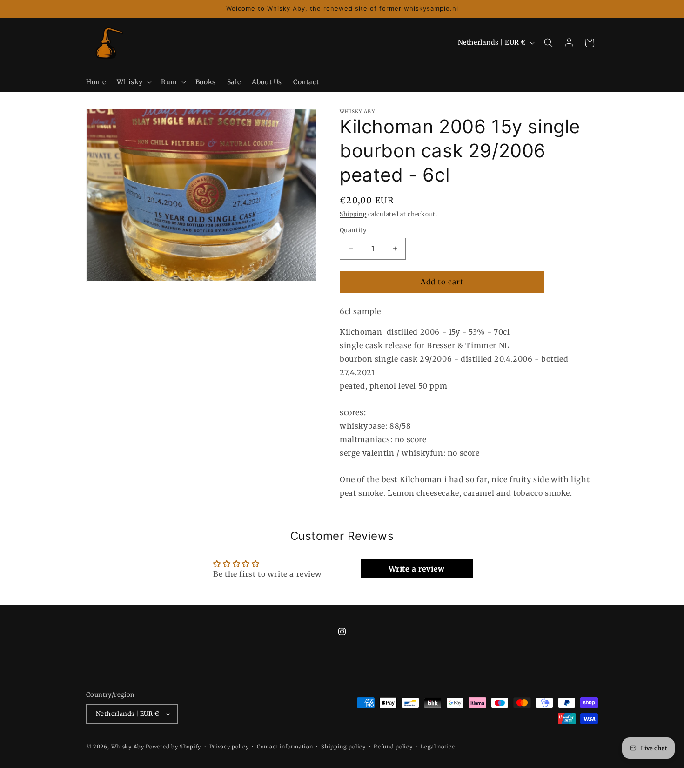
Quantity (353, 230)
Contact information (285, 746)
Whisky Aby (127, 746)
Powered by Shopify (173, 746)
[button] (133, 82)
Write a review (416, 568)
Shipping (353, 213)
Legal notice (438, 746)
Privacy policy (229, 746)
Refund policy (393, 746)
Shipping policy (343, 746)
